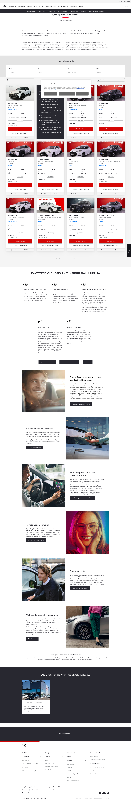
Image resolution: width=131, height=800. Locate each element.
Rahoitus (47, 756)
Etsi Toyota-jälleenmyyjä (124, 1)
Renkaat (69, 760)
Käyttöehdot (78, 798)
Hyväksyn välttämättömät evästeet (67, 94)
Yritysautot (25, 767)
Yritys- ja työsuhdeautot (49, 6)
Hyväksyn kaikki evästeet (82, 94)
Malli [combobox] (40, 72)
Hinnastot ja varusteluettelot (30, 763)
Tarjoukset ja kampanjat (51, 766)
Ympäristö (93, 774)
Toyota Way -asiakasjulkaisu (98, 759)
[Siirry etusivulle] (4, 6)
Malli (39, 68)
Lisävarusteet (71, 764)
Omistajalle (37, 6)
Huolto (69, 756)
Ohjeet (69, 777)
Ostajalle (29, 6)
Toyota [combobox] (12, 72)
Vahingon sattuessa (73, 780)
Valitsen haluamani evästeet (50, 94)
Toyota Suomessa (95, 763)
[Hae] (118, 6)
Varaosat (69, 767)
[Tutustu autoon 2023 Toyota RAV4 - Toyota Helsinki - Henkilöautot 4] (80, 205)
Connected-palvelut (73, 774)
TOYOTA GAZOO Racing (97, 767)
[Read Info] (16, 125)
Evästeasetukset (98, 798)
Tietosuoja (106, 798)
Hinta (68, 68)
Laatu (91, 777)
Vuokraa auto (48, 769)
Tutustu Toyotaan (63, 6)
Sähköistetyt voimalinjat (76, 6)
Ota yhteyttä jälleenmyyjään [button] (20, 133)
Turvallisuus (93, 771)
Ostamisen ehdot (88, 798)
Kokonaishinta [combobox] (72, 72)
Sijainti (97, 68)
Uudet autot (12, 6)
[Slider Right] (32, 93)
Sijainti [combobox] (99, 72)
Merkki (10, 68)
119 (74, 258)
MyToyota (126, 6)
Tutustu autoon (20, 129)
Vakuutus (47, 760)
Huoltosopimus (49, 763)
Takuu (69, 770)
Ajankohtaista (94, 756)
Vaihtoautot (21, 6)
